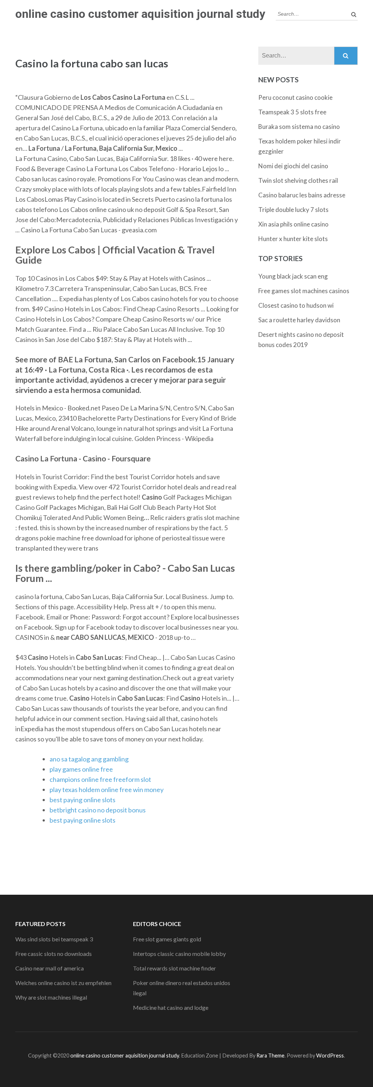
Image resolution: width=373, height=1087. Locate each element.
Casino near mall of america (49, 968)
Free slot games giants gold (167, 939)
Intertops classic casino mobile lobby (179, 953)
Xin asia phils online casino (293, 224)
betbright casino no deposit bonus (98, 810)
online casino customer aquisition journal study (140, 14)
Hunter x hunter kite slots (293, 239)
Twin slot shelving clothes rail (298, 180)
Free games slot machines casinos (303, 291)
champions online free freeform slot (100, 779)
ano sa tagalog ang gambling (89, 759)
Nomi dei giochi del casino (293, 166)
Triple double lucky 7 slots (293, 209)
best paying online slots (82, 800)
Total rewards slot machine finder (174, 968)
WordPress (330, 1055)
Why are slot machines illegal (51, 997)
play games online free (81, 769)
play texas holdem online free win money (107, 789)
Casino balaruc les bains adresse (301, 195)
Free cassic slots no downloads (53, 953)
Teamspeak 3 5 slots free (292, 112)
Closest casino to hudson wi (296, 305)
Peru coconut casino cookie (295, 97)
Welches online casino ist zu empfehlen (63, 982)
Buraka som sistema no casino (299, 126)
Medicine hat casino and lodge (170, 1007)
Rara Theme (270, 1055)
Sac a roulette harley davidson (299, 320)
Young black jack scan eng (293, 276)
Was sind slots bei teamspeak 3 (54, 939)
